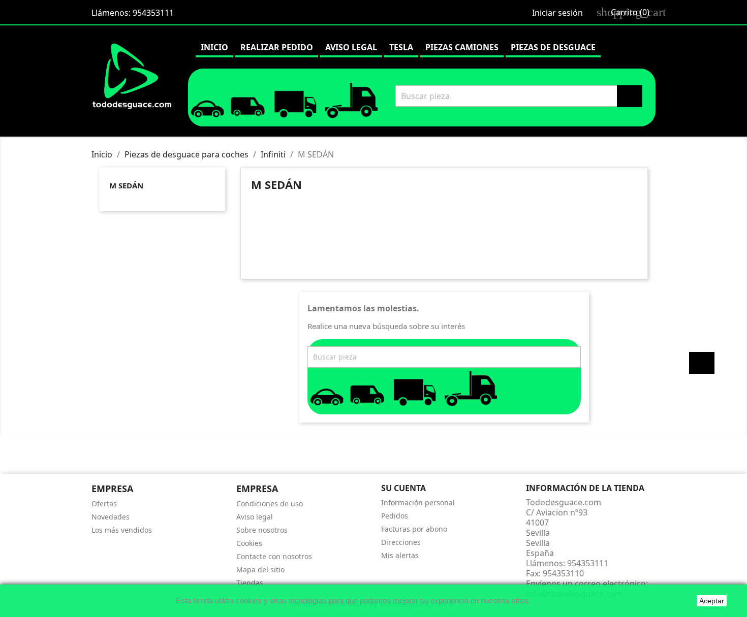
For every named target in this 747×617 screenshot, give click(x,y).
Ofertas (104, 503)
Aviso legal (351, 47)
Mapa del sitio (260, 569)
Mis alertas (400, 555)
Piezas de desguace (553, 47)
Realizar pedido (276, 47)
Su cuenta (403, 488)
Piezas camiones (462, 47)
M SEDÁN (126, 185)
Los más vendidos (121, 530)
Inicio (214, 47)
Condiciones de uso (269, 503)
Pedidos (394, 516)
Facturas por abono (414, 529)
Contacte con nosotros (274, 556)
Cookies (249, 543)
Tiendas (249, 583)
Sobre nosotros (262, 530)
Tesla (401, 47)
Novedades (110, 517)
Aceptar (711, 601)
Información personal (418, 502)
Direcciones (401, 542)
